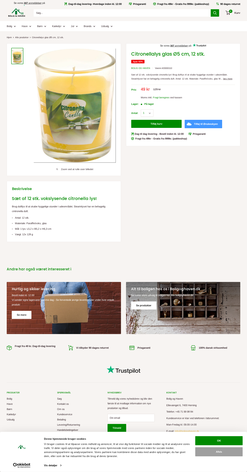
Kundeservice (64, 414)
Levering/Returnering (68, 424)
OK (219, 440)
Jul (72, 26)
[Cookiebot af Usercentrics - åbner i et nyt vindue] (21, 465)
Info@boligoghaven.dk (187, 431)
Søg (59, 398)
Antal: (134, 113)
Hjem (9, 37)
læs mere (227, 79)
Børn (40, 26)
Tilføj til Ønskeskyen (206, 124)
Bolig (9, 26)
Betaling (61, 419)
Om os (61, 409)
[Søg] (215, 13)
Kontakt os (63, 403)
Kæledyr (56, 26)
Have (25, 26)
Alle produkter (22, 37)
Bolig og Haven (140, 68)
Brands (88, 26)
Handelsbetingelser (67, 429)
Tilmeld (117, 427)
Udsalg (105, 26)
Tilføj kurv (156, 123)
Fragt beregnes (161, 97)
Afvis (219, 451)
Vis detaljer (50, 465)
